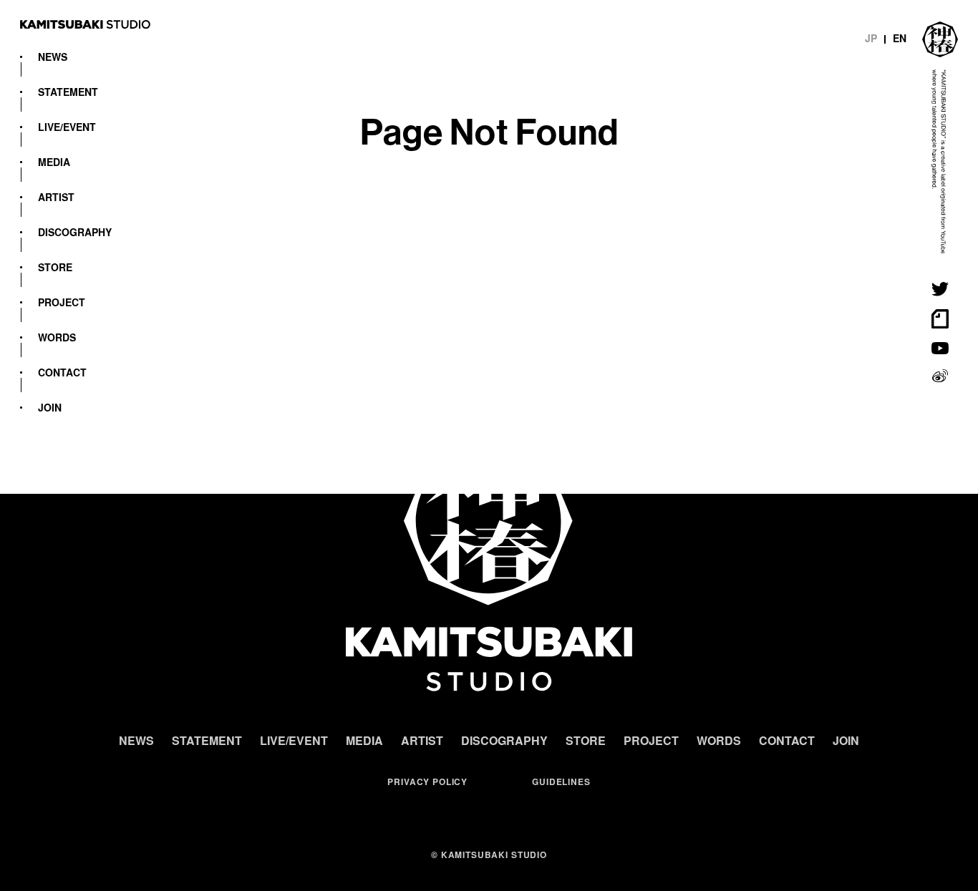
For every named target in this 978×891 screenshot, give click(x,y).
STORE (55, 267)
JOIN (50, 407)
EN (899, 38)
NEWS (52, 56)
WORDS (57, 337)
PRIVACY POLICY (427, 781)
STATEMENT (68, 91)
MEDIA (54, 162)
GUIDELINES (561, 781)
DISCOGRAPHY (75, 232)
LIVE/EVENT (67, 127)
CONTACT (62, 372)
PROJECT (61, 302)
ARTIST (56, 197)
